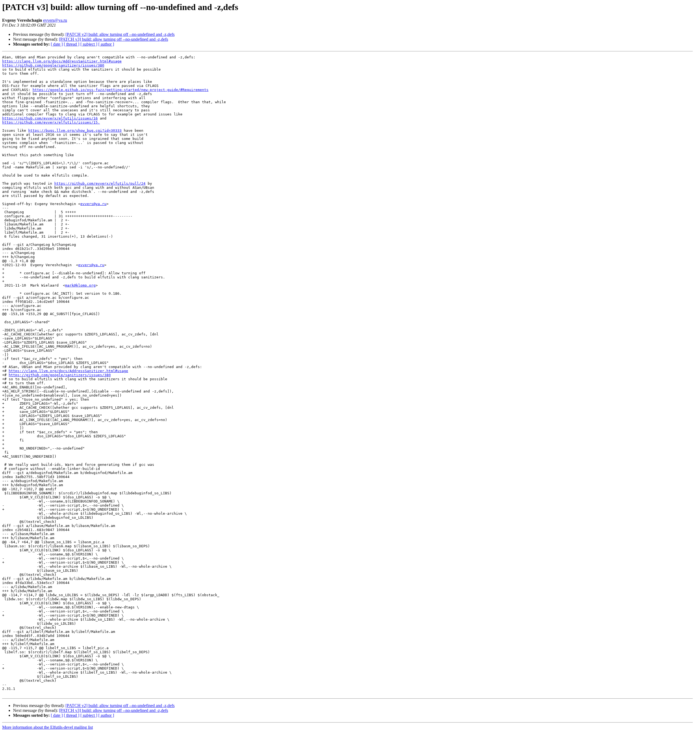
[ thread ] (71, 44)
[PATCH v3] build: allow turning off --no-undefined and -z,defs (113, 39)
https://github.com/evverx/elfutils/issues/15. (51, 122)
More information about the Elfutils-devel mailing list (47, 727)
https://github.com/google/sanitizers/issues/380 (53, 65)
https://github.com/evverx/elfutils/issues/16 (50, 118)
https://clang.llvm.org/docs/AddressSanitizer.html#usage (62, 61)
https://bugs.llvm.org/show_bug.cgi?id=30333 (75, 130)
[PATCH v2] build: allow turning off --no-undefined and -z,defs (120, 34)
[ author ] (106, 44)
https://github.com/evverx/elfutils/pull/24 (100, 183)
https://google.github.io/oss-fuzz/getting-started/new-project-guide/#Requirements (120, 90)
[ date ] (57, 44)
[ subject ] (88, 44)
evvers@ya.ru (55, 20)
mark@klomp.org (80, 285)
